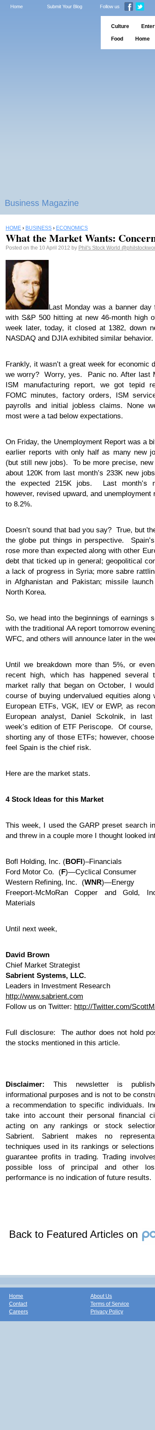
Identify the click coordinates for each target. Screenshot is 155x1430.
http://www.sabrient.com (44, 996)
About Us (101, 1296)
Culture (120, 26)
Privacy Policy (106, 1312)
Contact (18, 1304)
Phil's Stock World (99, 248)
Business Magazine (42, 203)
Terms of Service (109, 1304)
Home (16, 6)
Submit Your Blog (64, 6)
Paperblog (47, 32)
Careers (18, 1312)
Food (117, 39)
